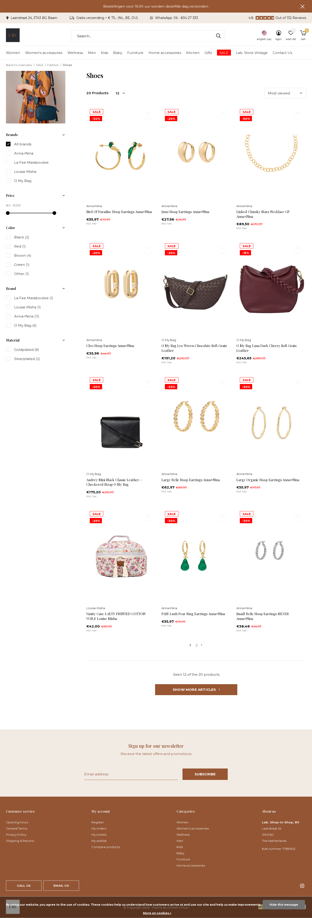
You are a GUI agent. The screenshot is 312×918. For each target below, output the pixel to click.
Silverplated (27, 359)
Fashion (53, 65)
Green (21, 264)
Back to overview (19, 65)
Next (201, 645)
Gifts (208, 53)
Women (13, 53)
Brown (22, 255)
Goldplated (26, 349)
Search (218, 36)
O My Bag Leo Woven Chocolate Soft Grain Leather (194, 348)
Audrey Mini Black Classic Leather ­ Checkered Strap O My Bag (114, 482)
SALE (223, 53)
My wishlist (99, 841)
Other (21, 274)
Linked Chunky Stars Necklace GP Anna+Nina (263, 214)
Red (20, 246)
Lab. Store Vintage (252, 53)
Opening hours (17, 822)
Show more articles (195, 689)
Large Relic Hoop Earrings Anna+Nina (190, 480)
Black (21, 237)
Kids (104, 53)
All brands (22, 144)
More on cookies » (157, 913)
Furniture (135, 53)
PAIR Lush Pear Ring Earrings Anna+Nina (193, 613)
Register (97, 822)
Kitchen (193, 53)
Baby (117, 53)
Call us (24, 885)
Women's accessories (43, 53)
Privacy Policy (16, 834)
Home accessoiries (164, 53)
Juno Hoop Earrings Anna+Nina (185, 211)
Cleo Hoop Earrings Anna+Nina (110, 345)
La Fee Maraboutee (31, 162)
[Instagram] (302, 886)
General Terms (16, 828)
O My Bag (22, 181)
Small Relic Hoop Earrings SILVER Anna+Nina (262, 616)
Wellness (75, 53)
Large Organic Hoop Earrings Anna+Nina (267, 480)
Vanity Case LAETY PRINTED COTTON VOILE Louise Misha (115, 616)
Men (92, 53)
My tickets (98, 834)
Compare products (105, 847)
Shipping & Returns (20, 841)
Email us (61, 885)
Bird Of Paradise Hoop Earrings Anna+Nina (119, 211)
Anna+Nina (23, 153)
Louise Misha (25, 171)
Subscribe (205, 774)
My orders (98, 828)
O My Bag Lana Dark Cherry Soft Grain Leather (266, 348)
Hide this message (284, 904)
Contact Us (282, 53)
